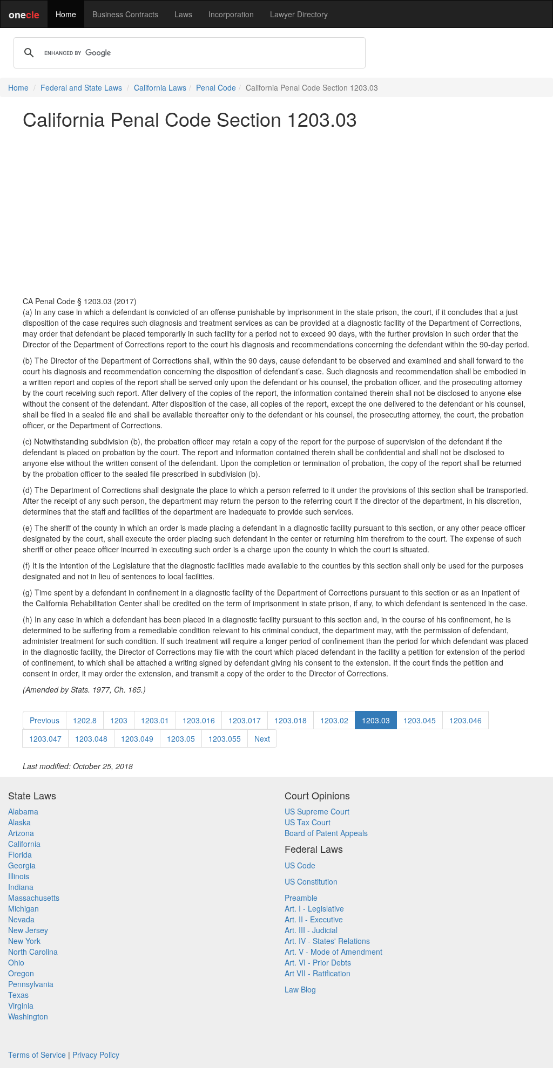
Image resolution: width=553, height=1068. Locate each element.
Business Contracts (125, 14)
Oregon (21, 973)
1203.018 (290, 720)
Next (262, 738)
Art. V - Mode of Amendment (333, 951)
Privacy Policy (95, 1054)
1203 (118, 720)
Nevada (21, 919)
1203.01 (155, 720)
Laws (183, 14)
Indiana (20, 886)
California (24, 843)
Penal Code (216, 87)
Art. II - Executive (314, 919)
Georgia (22, 865)
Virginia (20, 1005)
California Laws (160, 87)
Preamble (301, 897)
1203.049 (137, 738)
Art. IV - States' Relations (327, 940)
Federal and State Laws (81, 87)
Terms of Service (37, 1054)
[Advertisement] (276, 212)
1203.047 (45, 738)
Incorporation (231, 14)
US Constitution (311, 881)
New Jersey (28, 930)
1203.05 (181, 738)
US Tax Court (308, 822)
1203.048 (91, 738)
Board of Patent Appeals (326, 832)
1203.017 (244, 720)
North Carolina (33, 951)
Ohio (16, 962)
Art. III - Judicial (311, 930)
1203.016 (199, 720)
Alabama (23, 811)
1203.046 (465, 720)
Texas (18, 994)
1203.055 (224, 738)
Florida (20, 854)
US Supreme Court (317, 811)
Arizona (21, 832)
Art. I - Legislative (314, 908)
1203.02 (334, 720)
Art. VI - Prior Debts (318, 962)
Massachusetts (33, 897)
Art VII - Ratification (317, 973)
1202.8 (85, 720)
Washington (28, 1016)
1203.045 (419, 720)
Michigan (23, 908)
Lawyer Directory (299, 14)
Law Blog (300, 989)
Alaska (19, 822)
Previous (44, 720)
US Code (300, 865)
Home (66, 14)
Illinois (18, 876)
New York (24, 940)
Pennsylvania (30, 983)
